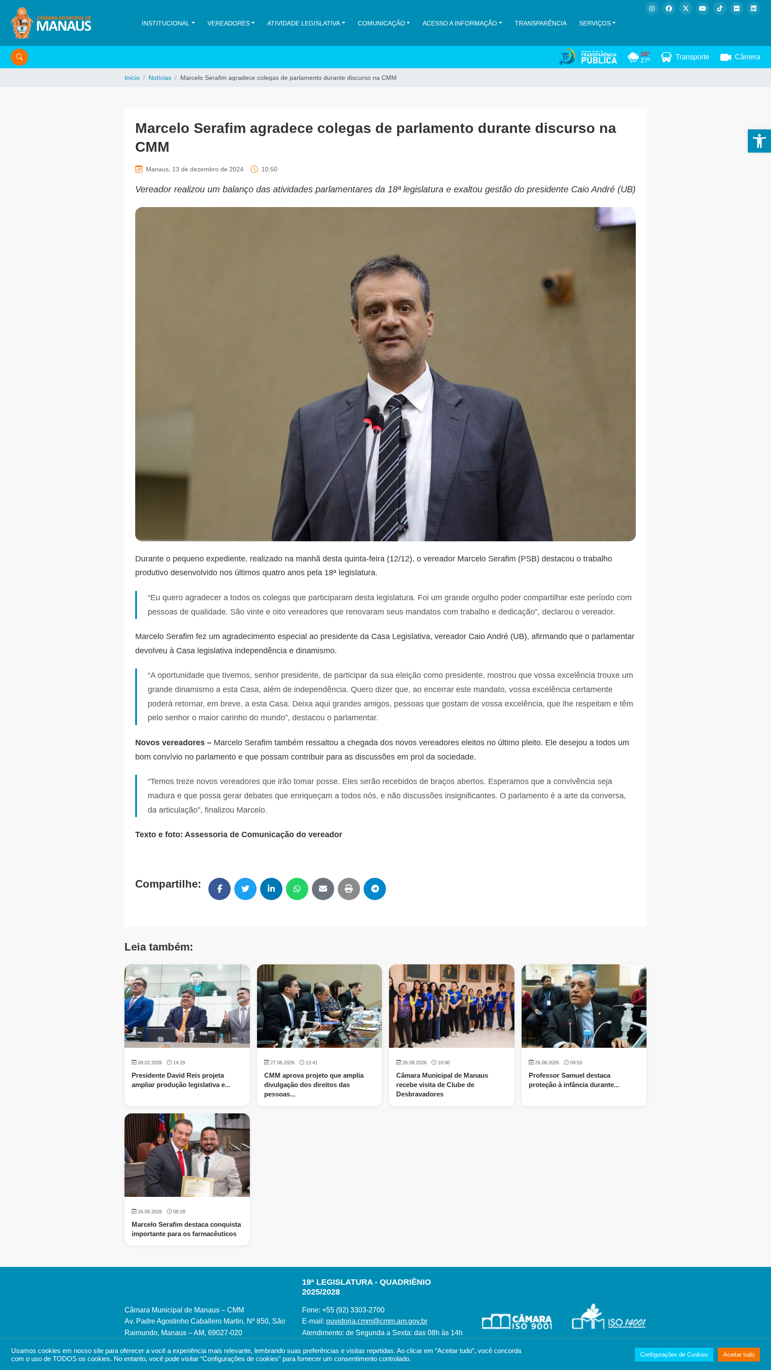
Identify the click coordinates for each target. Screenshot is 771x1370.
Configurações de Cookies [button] (674, 1354)
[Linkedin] (753, 8)
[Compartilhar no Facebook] (219, 889)
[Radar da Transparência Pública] (588, 57)
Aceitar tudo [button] (738, 1354)
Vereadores (228, 23)
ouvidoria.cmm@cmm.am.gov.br (376, 1321)
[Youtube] (702, 8)
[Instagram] (652, 8)
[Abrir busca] (19, 57)
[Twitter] (685, 8)
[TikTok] (719, 8)
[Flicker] (736, 8)
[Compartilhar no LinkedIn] (271, 889)
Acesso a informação (460, 23)
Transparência (541, 23)
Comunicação (381, 23)
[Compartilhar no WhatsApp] (297, 889)
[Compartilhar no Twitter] (245, 889)
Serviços (595, 23)
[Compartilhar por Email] (323, 889)
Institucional (166, 23)
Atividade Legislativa (303, 23)
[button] (759, 141)
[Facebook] (669, 8)
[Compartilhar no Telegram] (375, 889)
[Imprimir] (349, 889)
